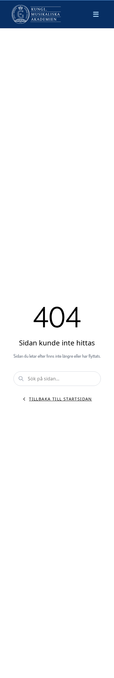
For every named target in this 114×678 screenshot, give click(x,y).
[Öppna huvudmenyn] (95, 14)
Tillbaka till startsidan (60, 399)
